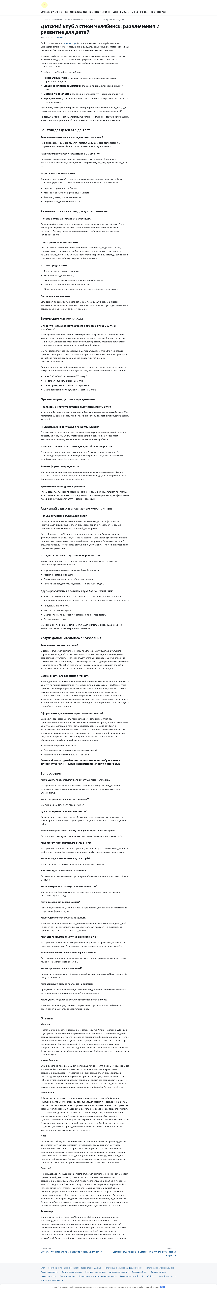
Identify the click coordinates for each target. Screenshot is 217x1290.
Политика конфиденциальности (160, 1267)
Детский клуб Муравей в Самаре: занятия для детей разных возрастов (144, 1252)
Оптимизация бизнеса (51, 11)
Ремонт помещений (129, 1276)
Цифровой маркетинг (99, 11)
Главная (44, 19)
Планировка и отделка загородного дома (98, 1276)
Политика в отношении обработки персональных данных (74, 1267)
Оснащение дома (140, 11)
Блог (43, 1267)
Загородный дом (121, 11)
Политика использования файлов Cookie (123, 1267)
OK (162, 1287)
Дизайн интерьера (167, 1276)
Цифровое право (159, 11)
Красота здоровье (68, 1276)
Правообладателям (49, 1272)
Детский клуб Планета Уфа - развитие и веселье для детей (71, 1250)
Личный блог (56, 19)
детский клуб (69, 43)
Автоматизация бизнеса (52, 1280)
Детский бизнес (149, 1276)
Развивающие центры (76, 11)
